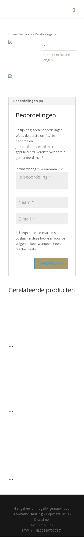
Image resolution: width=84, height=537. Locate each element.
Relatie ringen (44, 34)
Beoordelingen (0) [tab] (28, 101)
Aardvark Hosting (28, 514)
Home (12, 34)
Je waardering (27, 169)
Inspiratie (25, 34)
